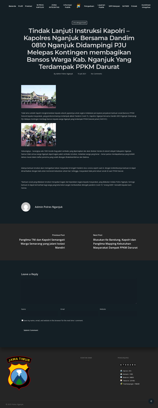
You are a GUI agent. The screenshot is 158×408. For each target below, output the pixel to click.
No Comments (96, 74)
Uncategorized (79, 23)
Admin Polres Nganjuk (64, 74)
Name (24, 309)
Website (103, 309)
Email (63, 309)
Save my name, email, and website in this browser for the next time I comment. (53, 320)
